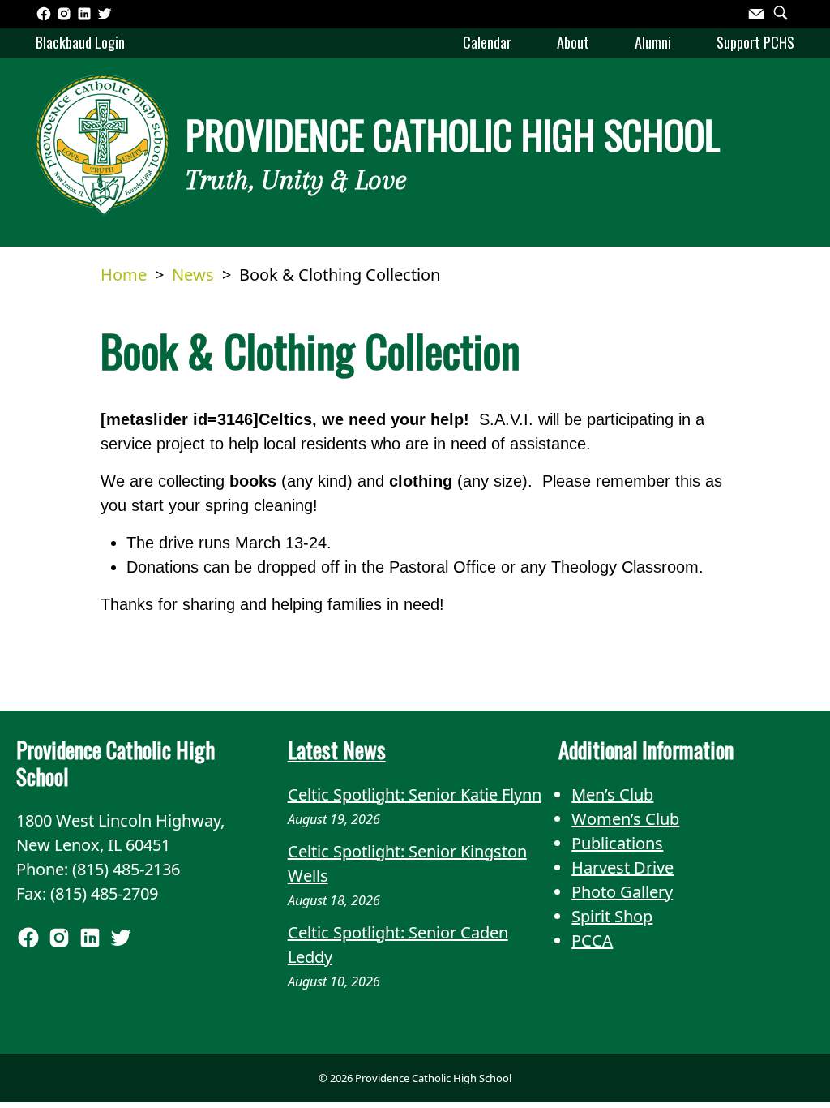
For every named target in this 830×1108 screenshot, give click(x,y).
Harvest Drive (622, 867)
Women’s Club (625, 819)
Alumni (653, 42)
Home (124, 275)
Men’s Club (612, 794)
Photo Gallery (622, 892)
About (573, 42)
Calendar (487, 42)
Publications (617, 843)
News (193, 275)
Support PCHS (755, 42)
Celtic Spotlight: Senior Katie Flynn (414, 794)
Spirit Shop (611, 916)
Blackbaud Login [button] (80, 42)
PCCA (592, 940)
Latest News (337, 749)
